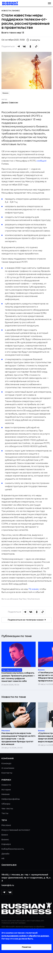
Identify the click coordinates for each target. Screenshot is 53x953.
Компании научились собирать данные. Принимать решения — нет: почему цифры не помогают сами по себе (18, 677)
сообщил (41, 161)
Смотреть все (9, 865)
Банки (4, 835)
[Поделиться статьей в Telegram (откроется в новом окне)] (18, 46)
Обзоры (5, 804)
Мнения (5, 794)
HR (2, 859)
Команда (6, 763)
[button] (49, 3)
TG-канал (33, 589)
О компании (7, 768)
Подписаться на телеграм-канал (26, 620)
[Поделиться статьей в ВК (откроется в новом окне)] (24, 46)
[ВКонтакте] (10, 892)
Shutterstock (33, 599)
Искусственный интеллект (15, 830)
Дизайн (5, 854)
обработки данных (38, 936)
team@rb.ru (7, 885)
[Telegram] (3, 892)
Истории (6, 790)
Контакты (6, 773)
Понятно (26, 947)
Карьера (6, 844)
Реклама (6, 825)
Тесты (4, 813)
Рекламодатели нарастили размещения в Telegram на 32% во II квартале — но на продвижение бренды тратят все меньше (18, 738)
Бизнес (16, 10)
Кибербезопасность (12, 849)
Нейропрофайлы (10, 799)
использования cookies (14, 936)
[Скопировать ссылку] (36, 46)
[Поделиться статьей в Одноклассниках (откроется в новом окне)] (30, 46)
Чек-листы (7, 809)
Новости (6, 10)
